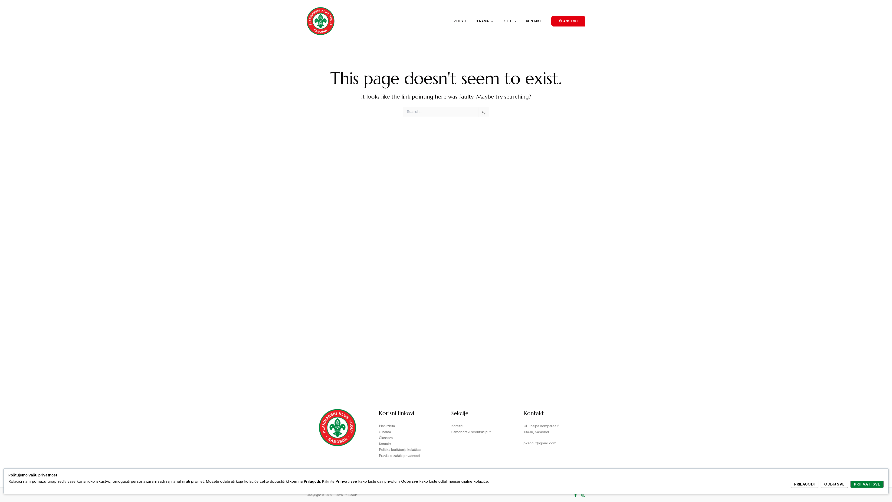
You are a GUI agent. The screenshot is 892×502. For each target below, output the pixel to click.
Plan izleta (387, 426)
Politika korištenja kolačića (400, 449)
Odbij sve (834, 484)
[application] (491, 21)
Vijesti (459, 21)
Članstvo (386, 438)
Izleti (507, 21)
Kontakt (534, 21)
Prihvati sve (867, 484)
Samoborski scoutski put (471, 432)
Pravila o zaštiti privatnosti (399, 455)
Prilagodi (804, 484)
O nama (482, 21)
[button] (568, 21)
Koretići (457, 426)
